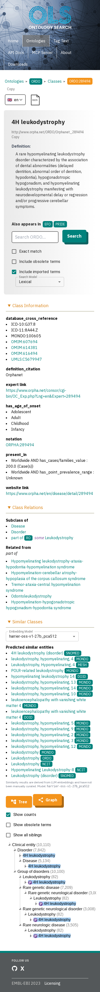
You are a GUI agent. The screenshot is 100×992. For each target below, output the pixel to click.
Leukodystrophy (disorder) (42, 775)
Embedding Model (21, 631)
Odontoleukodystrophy (31, 596)
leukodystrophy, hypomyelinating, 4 (49, 658)
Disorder (18, 531)
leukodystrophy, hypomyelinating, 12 (51, 746)
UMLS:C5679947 (26, 359)
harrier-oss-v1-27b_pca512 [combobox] (33, 636)
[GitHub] (14, 968)
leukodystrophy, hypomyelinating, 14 (51, 688)
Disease (18, 526)
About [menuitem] (66, 52)
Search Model (28, 276)
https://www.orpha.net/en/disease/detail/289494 (49, 493)
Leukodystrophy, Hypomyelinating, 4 (49, 664)
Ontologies (14, 81)
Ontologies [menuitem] (35, 40)
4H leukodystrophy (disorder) (45, 653)
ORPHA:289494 (20, 444)
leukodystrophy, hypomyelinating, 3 (49, 740)
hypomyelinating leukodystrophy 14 (48, 676)
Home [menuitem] (13, 40)
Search (74, 236)
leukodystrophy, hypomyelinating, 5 (49, 723)
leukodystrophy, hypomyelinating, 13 (51, 682)
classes (55, 81)
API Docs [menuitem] (16, 52)
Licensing (52, 983)
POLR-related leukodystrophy (44, 670)
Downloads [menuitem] (18, 64)
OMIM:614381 (24, 347)
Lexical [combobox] (25, 281)
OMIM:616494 (24, 353)
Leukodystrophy (59, 537)
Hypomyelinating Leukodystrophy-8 (48, 769)
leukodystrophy (32, 752)
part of (17, 537)
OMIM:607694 (24, 341)
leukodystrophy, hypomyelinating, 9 (49, 728)
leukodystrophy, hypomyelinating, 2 (49, 734)
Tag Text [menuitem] (61, 40)
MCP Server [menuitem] (42, 52)
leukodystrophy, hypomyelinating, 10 (51, 693)
